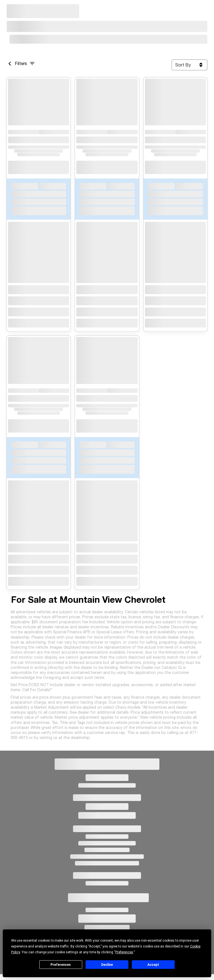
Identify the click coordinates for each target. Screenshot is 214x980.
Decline (107, 965)
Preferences (60, 965)
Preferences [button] (124, 952)
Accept (153, 965)
